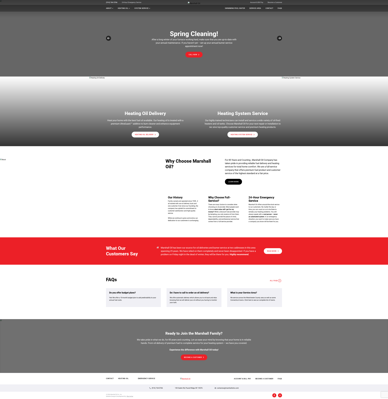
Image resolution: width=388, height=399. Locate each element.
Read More (272, 251)
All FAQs (274, 281)
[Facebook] (274, 395)
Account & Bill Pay (256, 2)
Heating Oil (123, 8)
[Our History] (183, 209)
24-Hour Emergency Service (131, 2)
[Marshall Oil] (194, 3)
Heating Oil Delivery (144, 135)
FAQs (280, 8)
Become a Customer (275, 2)
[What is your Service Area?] (254, 297)
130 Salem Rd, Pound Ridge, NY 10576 (188, 388)
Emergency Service (146, 378)
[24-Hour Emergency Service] (264, 209)
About (109, 8)
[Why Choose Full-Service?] (224, 209)
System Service (141, 8)
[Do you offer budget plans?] (133, 297)
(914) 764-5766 (111, 2)
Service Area (255, 8)
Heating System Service (241, 135)
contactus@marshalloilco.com (228, 388)
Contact (269, 8)
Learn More (193, 57)
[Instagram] (280, 395)
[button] (112, 8)
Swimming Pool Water (235, 8)
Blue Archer (130, 396)
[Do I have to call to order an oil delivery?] (194, 297)
